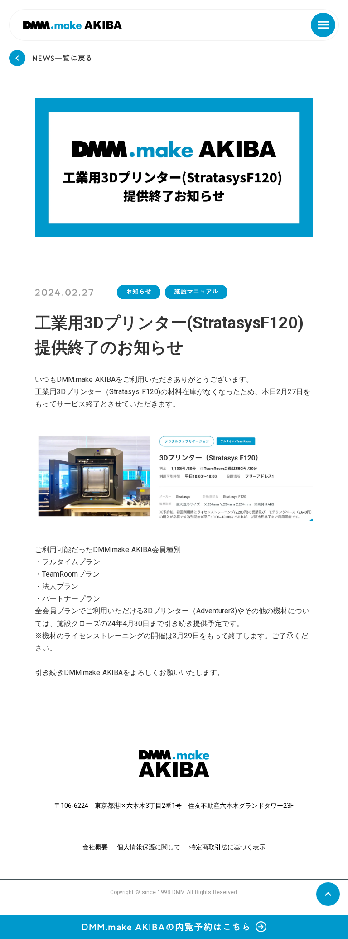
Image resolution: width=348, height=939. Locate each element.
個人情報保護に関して (148, 847)
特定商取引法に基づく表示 (227, 847)
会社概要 (95, 847)
